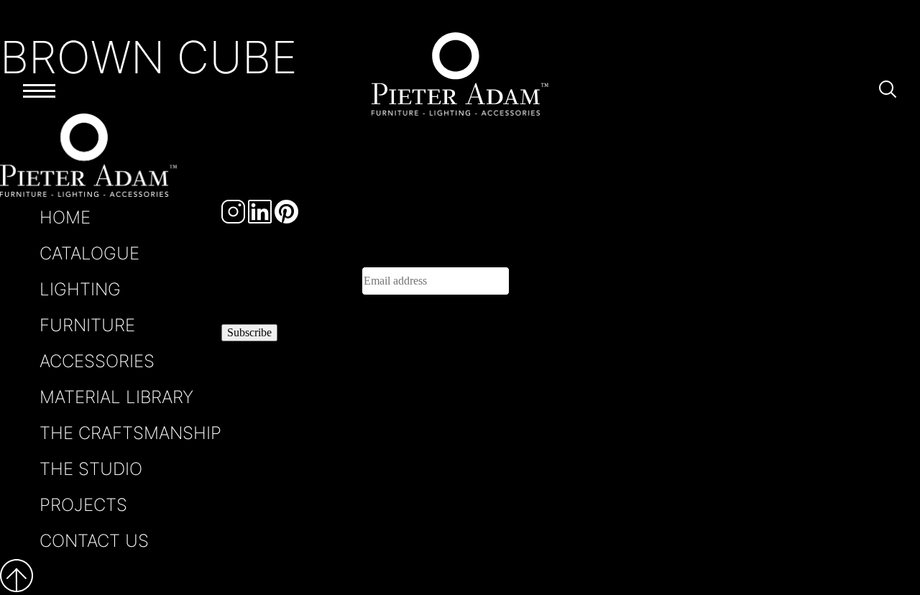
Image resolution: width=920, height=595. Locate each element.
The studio (91, 468)
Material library (116, 397)
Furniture (87, 325)
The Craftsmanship (130, 433)
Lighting (80, 289)
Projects (83, 504)
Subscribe (249, 332)
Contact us (94, 540)
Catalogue (89, 253)
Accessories (97, 361)
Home (65, 217)
